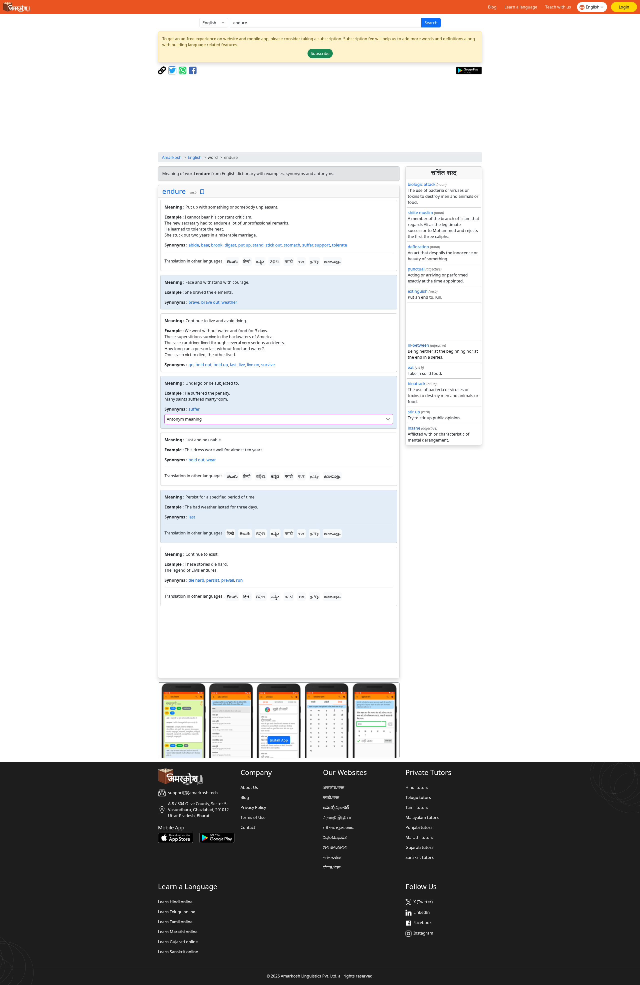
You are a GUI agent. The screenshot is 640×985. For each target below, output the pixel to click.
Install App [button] (279, 740)
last (233, 364)
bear (205, 245)
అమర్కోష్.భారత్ (336, 807)
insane (414, 428)
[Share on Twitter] (173, 70)
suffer (307, 245)
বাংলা (301, 261)
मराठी (289, 261)
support (322, 245)
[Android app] (216, 837)
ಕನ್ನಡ (260, 261)
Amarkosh (172, 157)
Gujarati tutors (420, 847)
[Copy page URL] (162, 70)
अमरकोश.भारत (333, 787)
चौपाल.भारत (331, 867)
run (239, 580)
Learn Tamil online (175, 922)
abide (193, 245)
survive (268, 364)
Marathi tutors (419, 837)
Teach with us (558, 7)
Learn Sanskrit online (178, 952)
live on (253, 364)
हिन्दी (246, 261)
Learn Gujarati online (178, 942)
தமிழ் (314, 261)
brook (216, 245)
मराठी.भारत (331, 797)
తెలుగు (232, 261)
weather (229, 302)
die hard (196, 580)
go (191, 364)
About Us (249, 787)
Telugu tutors (418, 797)
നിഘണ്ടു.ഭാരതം (338, 827)
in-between (418, 345)
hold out (204, 364)
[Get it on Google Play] (469, 70)
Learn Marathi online (178, 932)
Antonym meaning (184, 419)
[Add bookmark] (202, 192)
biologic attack (422, 184)
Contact (247, 827)
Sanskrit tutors (420, 857)
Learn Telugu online (176, 912)
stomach (292, 245)
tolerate (339, 245)
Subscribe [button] (320, 53)
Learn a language (520, 7)
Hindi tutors (417, 787)
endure (174, 191)
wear (211, 460)
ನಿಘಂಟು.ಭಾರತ (335, 837)
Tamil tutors (417, 807)
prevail (227, 580)
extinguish (418, 291)
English (195, 157)
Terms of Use (253, 817)
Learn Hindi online (175, 902)
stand (258, 245)
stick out (274, 245)
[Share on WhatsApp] (183, 70)
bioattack (417, 383)
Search (431, 22)
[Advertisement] (320, 113)
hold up (221, 364)
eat (411, 367)
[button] (176, 720)
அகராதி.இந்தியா (337, 817)
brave (193, 302)
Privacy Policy (253, 807)
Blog (492, 7)
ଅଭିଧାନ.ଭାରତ (335, 847)
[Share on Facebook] (193, 70)
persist (212, 580)
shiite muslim (420, 212)
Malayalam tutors (422, 817)
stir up (414, 412)
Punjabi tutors (419, 827)
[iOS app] (175, 837)
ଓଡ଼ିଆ (274, 261)
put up (244, 245)
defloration (418, 246)
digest (230, 245)
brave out (210, 302)
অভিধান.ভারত (332, 857)
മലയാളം (332, 261)
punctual (416, 269)
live (242, 364)
